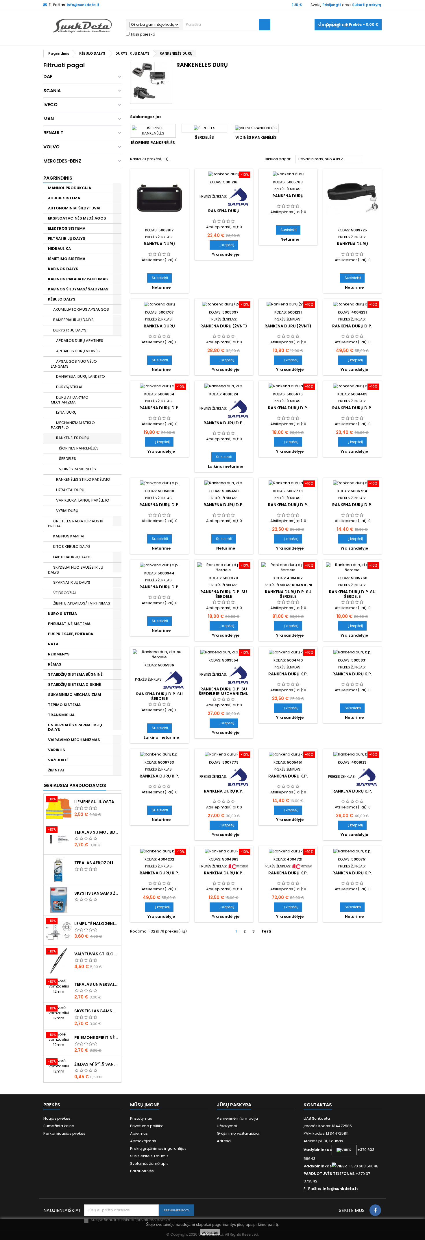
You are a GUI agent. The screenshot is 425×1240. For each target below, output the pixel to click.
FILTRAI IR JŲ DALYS (66, 238)
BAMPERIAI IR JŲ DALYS (73, 320)
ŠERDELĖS (67, 458)
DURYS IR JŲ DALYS (69, 330)
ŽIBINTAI (56, 770)
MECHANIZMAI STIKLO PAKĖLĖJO (73, 425)
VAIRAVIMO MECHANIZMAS (74, 739)
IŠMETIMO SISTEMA (66, 258)
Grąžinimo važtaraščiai (238, 1133)
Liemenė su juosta (94, 801)
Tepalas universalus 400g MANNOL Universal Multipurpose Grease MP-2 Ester (96, 984)
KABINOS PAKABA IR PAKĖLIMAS (78, 279)
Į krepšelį (223, 244)
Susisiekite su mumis (149, 1156)
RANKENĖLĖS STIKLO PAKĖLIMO (83, 479)
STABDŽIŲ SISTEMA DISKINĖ (74, 684)
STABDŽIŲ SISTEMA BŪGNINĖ (75, 674)
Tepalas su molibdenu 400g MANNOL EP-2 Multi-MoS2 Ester (96, 832)
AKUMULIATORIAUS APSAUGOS (81, 309)
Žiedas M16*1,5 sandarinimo (96, 1064)
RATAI (54, 644)
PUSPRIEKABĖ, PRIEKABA (70, 634)
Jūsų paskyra (234, 1104)
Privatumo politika (147, 1126)
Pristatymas (141, 1118)
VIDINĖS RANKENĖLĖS (77, 469)
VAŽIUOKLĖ (58, 760)
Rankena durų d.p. (352, 326)
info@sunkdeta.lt (83, 4)
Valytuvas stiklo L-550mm (96, 954)
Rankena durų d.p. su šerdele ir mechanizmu (224, 691)
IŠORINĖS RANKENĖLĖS (79, 448)
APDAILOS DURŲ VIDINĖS (78, 351)
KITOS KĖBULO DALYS (71, 546)
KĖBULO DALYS (61, 299)
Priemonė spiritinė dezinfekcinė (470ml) (96, 1037)
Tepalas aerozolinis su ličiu (96, 863)
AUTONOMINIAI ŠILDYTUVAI (74, 208)
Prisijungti (331, 4)
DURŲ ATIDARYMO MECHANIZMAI (69, 400)
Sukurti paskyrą (366, 4)
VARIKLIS (56, 750)
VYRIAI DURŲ (67, 510)
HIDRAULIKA (59, 248)
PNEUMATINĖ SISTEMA (69, 624)
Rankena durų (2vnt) (223, 326)
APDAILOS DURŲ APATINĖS (79, 340)
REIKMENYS (59, 654)
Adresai (224, 1141)
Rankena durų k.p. (288, 674)
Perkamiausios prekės (64, 1133)
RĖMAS (54, 664)
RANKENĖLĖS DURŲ (72, 438)
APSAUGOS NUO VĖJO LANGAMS (74, 364)
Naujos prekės (56, 1118)
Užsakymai (227, 1126)
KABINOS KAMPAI (68, 536)
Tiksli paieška (142, 34)
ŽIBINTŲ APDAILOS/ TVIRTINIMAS (81, 603)
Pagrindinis (57, 178)
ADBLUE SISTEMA (64, 198)
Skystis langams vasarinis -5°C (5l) (96, 1011)
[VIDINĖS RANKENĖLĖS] (256, 128)
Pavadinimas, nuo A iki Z (329, 159)
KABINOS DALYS (63, 269)
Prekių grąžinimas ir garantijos (158, 1148)
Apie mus (139, 1133)
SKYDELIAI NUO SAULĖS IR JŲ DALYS (75, 570)
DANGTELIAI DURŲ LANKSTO (80, 376)
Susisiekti (160, 277)
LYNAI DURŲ (66, 412)
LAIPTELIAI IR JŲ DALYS (72, 557)
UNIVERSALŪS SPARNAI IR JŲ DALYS (75, 727)
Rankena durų (159, 244)
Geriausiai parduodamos (74, 785)
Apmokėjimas (143, 1141)
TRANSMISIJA (61, 715)
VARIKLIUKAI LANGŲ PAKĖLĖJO (82, 500)
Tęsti (268, 931)
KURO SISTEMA (62, 613)
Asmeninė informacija (237, 1118)
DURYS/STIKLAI (69, 387)
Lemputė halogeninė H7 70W (96, 923)
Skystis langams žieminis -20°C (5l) (96, 893)
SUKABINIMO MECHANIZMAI (74, 694)
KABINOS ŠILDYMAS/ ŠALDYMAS (78, 289)
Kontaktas (318, 1104)
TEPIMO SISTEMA (64, 704)
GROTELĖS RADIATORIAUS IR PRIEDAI (75, 523)
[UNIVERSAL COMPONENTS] (238, 866)
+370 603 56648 (363, 1166)
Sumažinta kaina (58, 1126)
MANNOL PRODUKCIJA (69, 188)
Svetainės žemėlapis (149, 1163)
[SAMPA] (238, 196)
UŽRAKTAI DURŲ (70, 490)
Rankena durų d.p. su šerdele (223, 594)
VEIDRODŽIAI (64, 593)
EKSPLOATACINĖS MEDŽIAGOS (77, 218)
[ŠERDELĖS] (204, 128)
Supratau (210, 1232)
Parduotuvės (142, 1171)
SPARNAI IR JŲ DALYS (71, 582)
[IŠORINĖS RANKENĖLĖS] (153, 131)
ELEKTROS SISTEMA (66, 228)
